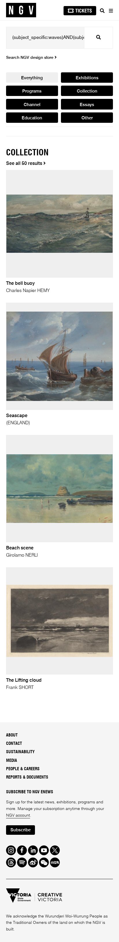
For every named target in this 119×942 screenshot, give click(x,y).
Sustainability (20, 752)
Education (32, 118)
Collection (87, 91)
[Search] (102, 10)
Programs (32, 91)
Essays (87, 105)
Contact (14, 744)
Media (11, 761)
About (12, 735)
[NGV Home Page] (21, 10)
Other (87, 118)
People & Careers (23, 769)
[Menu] (110, 10)
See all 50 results (24, 163)
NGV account (18, 815)
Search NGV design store (30, 58)
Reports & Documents (27, 777)
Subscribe (20, 830)
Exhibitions (87, 78)
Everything (32, 78)
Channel (32, 105)
